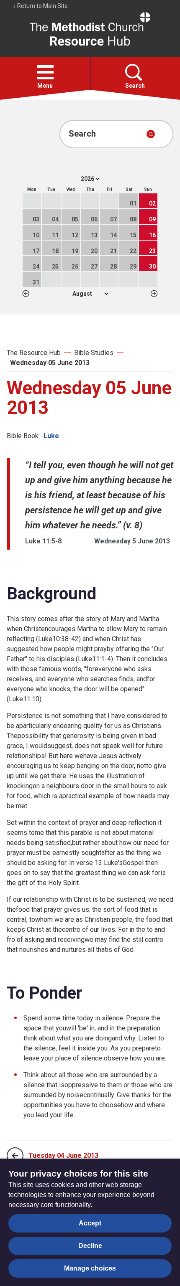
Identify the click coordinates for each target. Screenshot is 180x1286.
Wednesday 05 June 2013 (50, 363)
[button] (45, 72)
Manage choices (90, 1268)
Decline (90, 1245)
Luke (51, 436)
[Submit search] (151, 134)
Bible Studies (93, 353)
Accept (90, 1223)
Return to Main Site (42, 6)
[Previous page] (15, 1155)
